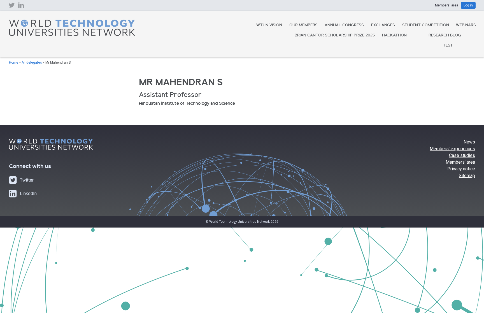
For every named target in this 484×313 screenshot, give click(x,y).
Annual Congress (344, 25)
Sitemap (467, 175)
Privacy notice (461, 168)
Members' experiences (452, 148)
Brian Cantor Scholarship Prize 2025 (335, 35)
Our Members (303, 25)
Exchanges (383, 25)
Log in (468, 5)
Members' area (460, 162)
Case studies (462, 155)
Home (13, 62)
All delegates (32, 62)
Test (448, 45)
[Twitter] (11, 6)
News (469, 142)
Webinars (466, 25)
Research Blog (445, 35)
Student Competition (425, 25)
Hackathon (394, 35)
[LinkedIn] (21, 6)
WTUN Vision (269, 25)
